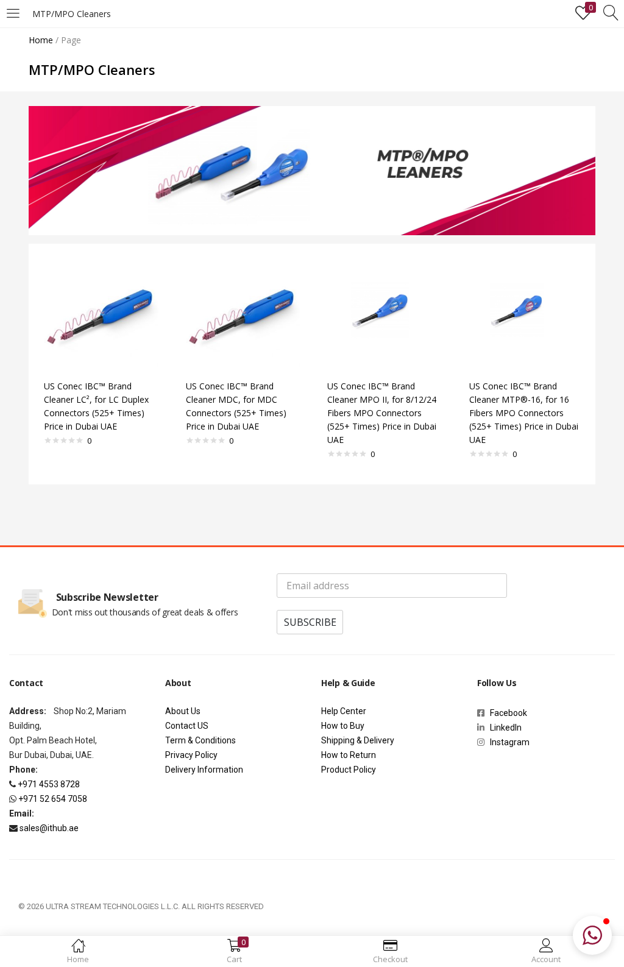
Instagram (507, 742)
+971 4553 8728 (49, 784)
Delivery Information (204, 769)
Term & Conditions (200, 740)
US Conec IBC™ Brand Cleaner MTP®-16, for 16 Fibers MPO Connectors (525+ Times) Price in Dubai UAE (523, 412)
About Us (182, 711)
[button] (592, 935)
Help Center (343, 711)
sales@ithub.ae (49, 828)
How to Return (348, 755)
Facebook (510, 713)
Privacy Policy (191, 755)
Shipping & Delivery (357, 740)
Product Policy (348, 769)
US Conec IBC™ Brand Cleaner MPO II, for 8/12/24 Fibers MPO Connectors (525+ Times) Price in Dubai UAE (381, 412)
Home (41, 40)
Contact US (186, 726)
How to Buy (342, 726)
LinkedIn (506, 727)
